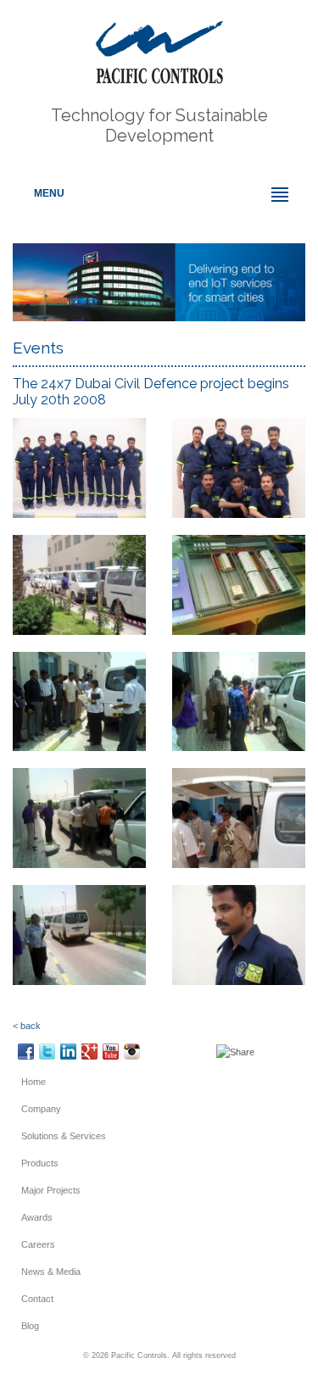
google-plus (89, 1052)
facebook (26, 1052)
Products (40, 1163)
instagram (132, 1052)
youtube (111, 1052)
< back (27, 1026)
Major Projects (51, 1190)
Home (33, 1082)
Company (41, 1109)
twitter (47, 1052)
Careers (38, 1244)
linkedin (68, 1052)
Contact (37, 1299)
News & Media (51, 1271)
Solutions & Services (63, 1136)
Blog (30, 1326)
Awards (37, 1217)
